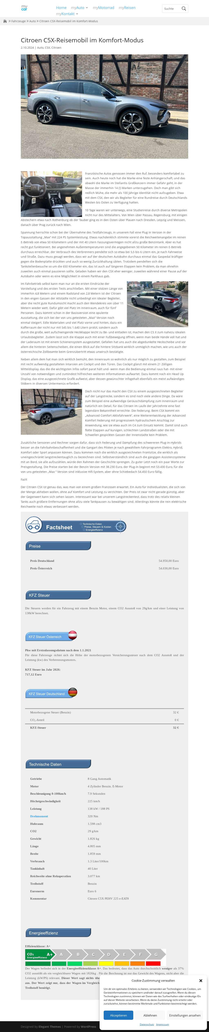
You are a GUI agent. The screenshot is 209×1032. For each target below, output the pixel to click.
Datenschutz (147, 1024)
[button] (201, 981)
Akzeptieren (118, 1015)
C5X (47, 48)
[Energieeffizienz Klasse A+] (95, 963)
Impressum (162, 1024)
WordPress (88, 1027)
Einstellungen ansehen (185, 1015)
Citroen (56, 48)
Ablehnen (150, 1015)
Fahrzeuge (18, 21)
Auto (32, 21)
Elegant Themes (50, 1027)
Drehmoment (39, 816)
